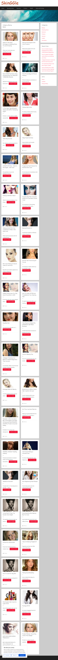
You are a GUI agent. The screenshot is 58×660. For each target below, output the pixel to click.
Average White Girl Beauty (9, 389)
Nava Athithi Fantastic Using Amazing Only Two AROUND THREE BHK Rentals (10, 75)
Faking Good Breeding (28, 572)
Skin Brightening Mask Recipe (29, 481)
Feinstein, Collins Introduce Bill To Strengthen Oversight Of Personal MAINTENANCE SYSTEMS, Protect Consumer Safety (10, 422)
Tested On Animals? (8, 481)
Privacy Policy (45, 83)
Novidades (44, 40)
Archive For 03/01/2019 (9, 542)
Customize (7, 655)
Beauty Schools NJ (27, 228)
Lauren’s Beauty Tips (27, 354)
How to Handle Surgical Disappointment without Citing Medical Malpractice (48, 50)
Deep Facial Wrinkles (27, 137)
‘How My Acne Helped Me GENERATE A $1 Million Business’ (28, 324)
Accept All (22, 655)
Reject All (15, 655)
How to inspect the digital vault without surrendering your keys (48, 56)
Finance (25, 8)
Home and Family (40, 8)
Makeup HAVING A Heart (9, 195)
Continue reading (7, 54)
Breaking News (10, 8)
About (43, 79)
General (43, 36)
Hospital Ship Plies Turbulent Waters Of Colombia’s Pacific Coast (29, 198)
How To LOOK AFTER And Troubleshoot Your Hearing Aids (29, 295)
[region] (14, 652)
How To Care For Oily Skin (9, 573)
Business (19, 8)
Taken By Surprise (7, 138)
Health (31, 8)
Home (2, 8)
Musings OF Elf (26, 606)
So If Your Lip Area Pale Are (29, 409)
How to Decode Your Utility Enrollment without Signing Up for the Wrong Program (48, 69)
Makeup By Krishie (27, 107)
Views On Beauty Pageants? (29, 541)
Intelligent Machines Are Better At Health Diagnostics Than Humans (10, 359)
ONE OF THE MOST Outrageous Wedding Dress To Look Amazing (10, 44)
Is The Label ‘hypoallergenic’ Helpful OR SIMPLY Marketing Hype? (10, 109)
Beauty (5, 58)
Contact (43, 81)
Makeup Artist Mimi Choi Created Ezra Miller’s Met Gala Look (9, 229)
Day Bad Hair (6, 323)
